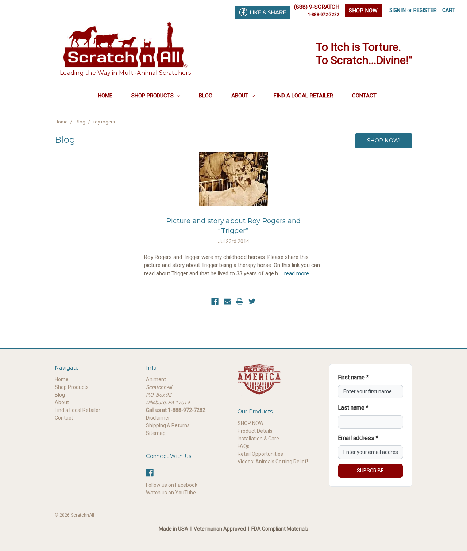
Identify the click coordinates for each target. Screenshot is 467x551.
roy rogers (104, 122)
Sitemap (156, 433)
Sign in (397, 10)
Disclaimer (158, 418)
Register (425, 10)
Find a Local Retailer (303, 95)
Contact (364, 95)
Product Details (255, 431)
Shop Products (153, 95)
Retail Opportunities (260, 454)
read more (296, 273)
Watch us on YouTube (171, 492)
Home (105, 95)
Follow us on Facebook (171, 485)
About (240, 95)
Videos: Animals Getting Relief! (273, 461)
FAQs (244, 446)
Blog (205, 95)
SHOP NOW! (383, 140)
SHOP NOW (363, 10)
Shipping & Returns (168, 425)
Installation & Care (258, 438)
